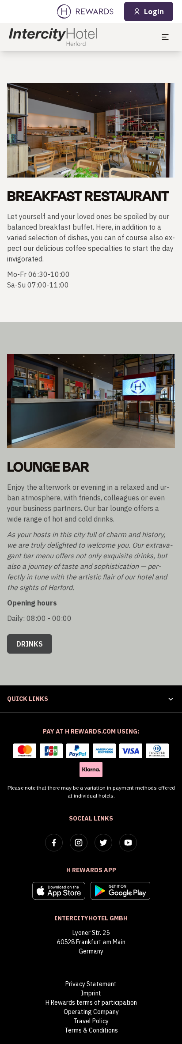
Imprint (91, 993)
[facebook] (54, 842)
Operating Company (91, 1012)
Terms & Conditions (91, 1030)
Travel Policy (91, 1021)
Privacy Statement (91, 984)
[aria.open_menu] (165, 37)
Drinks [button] (29, 643)
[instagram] (78, 842)
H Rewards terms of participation (91, 1002)
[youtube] (128, 842)
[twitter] (103, 842)
